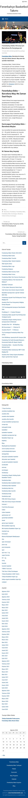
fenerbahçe (5, 472)
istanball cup (5, 531)
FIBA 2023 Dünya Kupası (9, 499)
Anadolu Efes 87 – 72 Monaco (10, 330)
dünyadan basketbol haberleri (10, 456)
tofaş (3, 560)
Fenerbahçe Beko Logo (8, 266)
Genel (3, 520)
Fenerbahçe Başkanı (7, 269)
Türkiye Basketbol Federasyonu (11, 718)
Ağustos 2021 (5, 661)
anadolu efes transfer (8, 419)
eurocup (4, 467)
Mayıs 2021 (5, 669)
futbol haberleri (6, 512)
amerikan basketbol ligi (8, 411)
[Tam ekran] (24, 377)
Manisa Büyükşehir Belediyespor (11, 536)
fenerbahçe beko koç (7, 488)
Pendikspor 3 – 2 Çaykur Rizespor (11, 312)
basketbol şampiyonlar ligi (9, 435)
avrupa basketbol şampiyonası (10, 422)
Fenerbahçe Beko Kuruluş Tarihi (10, 271)
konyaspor (5, 534)
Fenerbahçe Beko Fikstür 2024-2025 (12, 253)
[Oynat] (4, 377)
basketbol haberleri (7, 432)
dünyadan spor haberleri (8, 459)
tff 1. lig (4, 558)
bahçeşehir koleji (6, 427)
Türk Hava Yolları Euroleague (10, 571)
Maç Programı (14, 775)
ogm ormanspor (6, 542)
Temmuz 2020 (6, 693)
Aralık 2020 (5, 682)
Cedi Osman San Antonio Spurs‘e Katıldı (13, 290)
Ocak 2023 (5, 615)
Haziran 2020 (5, 696)
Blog (5, 209)
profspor (22, 51)
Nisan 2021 (5, 672)
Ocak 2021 (5, 680)
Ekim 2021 (5, 655)
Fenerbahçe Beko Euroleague (9, 214)
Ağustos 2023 (5, 597)
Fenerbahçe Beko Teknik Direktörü (11, 261)
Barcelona (6, 211)
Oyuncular (14, 772)
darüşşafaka (5, 454)
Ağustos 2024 (5, 591)
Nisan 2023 (5, 607)
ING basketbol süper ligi (8, 526)
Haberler (14, 779)
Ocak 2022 (5, 647)
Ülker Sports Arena (7, 263)
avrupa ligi (5, 424)
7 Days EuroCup (6, 408)
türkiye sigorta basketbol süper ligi (11, 579)
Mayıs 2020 (5, 698)
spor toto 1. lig (6, 552)
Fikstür (14, 769)
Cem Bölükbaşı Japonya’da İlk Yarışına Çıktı (14, 337)
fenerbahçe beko (6, 480)
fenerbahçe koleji (6, 493)
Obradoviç (11, 84)
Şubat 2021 (5, 677)
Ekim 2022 (5, 623)
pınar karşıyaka (6, 547)
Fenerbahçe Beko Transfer (9, 258)
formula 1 (4, 504)
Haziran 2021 (5, 666)
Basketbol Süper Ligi (7, 438)
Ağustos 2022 (5, 629)
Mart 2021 (5, 674)
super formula (6, 555)
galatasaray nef (6, 515)
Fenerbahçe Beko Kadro (8, 255)
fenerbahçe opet (6, 496)
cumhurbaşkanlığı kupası (9, 451)
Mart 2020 (5, 704)
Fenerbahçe (13, 211)
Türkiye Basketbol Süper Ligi (9, 576)
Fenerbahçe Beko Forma (8, 274)
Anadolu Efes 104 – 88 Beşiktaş (10, 324)
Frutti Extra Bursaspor (8, 507)
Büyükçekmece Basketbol (9, 446)
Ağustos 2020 (5, 690)
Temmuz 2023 (6, 599)
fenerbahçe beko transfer (9, 491)
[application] (14, 372)
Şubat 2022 (5, 645)
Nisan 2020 (5, 701)
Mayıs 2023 (5, 605)
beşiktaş (4, 440)
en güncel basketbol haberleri (10, 462)
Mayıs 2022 (5, 637)
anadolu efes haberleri (8, 416)
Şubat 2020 (5, 706)
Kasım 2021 (5, 653)
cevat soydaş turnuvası (8, 448)
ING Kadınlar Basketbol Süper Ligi (11, 528)
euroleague (5, 470)
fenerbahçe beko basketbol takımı (11, 483)
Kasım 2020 (5, 685)
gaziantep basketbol (7, 517)
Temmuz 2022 (6, 631)
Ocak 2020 (5, 709)
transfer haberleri (6, 566)
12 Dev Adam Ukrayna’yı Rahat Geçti (12, 287)
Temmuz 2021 (6, 664)
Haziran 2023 (5, 602)
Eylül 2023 (5, 594)
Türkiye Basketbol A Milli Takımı (10, 574)
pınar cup (4, 544)
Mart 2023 (5, 610)
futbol (3, 509)
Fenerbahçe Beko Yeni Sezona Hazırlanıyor (13, 277)
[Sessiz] (21, 377)
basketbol (4, 430)
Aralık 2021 (5, 650)
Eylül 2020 (5, 688)
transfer (4, 563)
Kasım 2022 (5, 621)
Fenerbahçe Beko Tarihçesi (14, 765)
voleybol (4, 582)
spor (3, 550)
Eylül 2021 (5, 658)
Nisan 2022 (5, 639)
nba (3, 539)
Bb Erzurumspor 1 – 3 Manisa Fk (11, 327)
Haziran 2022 (5, 634)
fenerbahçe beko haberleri (9, 485)
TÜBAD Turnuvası (7, 568)
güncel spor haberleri (7, 523)
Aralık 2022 (5, 618)
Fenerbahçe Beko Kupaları (14, 782)
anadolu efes (5, 414)
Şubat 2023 (5, 613)
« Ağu (3, 755)
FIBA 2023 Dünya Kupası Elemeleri (11, 501)
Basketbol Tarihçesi (7, 284)
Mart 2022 (5, 642)
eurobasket (5, 464)
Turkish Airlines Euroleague (9, 216)
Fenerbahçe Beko (7, 56)
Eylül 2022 (5, 626)
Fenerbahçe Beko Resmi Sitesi (10, 720)
